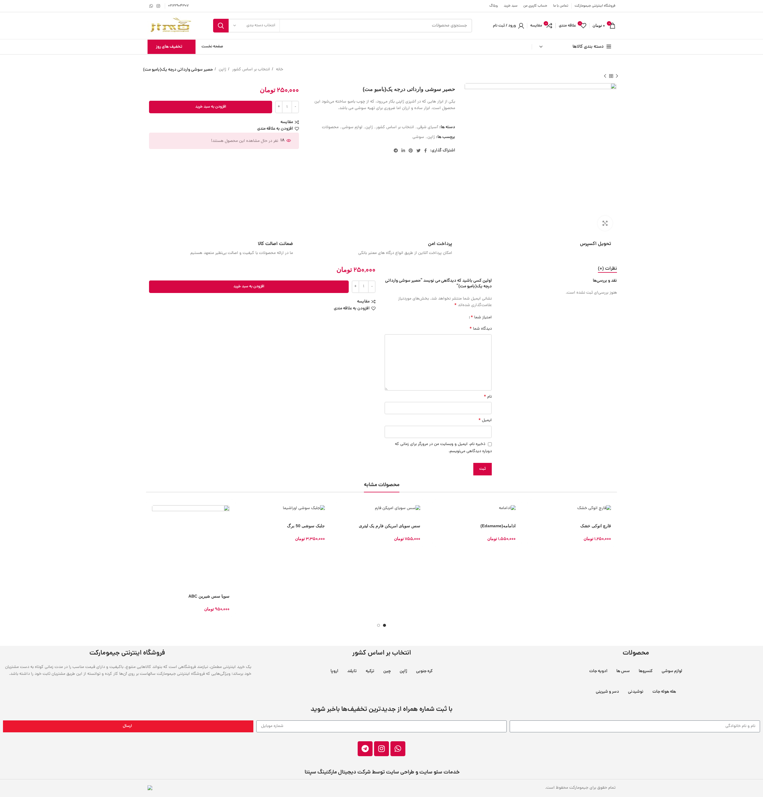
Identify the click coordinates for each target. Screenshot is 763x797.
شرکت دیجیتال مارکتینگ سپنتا (337, 772)
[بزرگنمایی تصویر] (605, 223)
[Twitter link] (418, 150)
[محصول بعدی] (605, 76)
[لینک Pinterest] (411, 150)
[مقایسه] (150, 535)
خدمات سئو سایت (439, 772)
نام (488, 397)
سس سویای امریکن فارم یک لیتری (389, 525)
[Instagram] (381, 748)
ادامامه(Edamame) (498, 525)
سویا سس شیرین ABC (208, 596)
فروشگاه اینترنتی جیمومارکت (595, 6)
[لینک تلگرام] (396, 150)
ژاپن (222, 69)
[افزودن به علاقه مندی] (150, 549)
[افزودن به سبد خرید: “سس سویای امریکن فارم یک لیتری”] (341, 509)
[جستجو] (221, 25)
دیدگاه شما (480, 329)
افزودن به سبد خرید (210, 107)
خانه (279, 69)
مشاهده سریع (150, 522)
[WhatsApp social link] (151, 6)
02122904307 (178, 6)
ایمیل (485, 420)
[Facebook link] (425, 150)
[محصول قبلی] (617, 76)
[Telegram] (365, 748)
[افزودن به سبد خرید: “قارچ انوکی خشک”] (532, 509)
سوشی (418, 137)
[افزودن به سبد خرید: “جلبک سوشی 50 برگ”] (245, 509)
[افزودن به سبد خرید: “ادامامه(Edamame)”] (436, 509)
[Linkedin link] (403, 150)
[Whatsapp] (397, 748)
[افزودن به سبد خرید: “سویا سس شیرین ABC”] (150, 509)
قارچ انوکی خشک (595, 525)
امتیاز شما (481, 317)
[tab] (607, 269)
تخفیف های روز (169, 47)
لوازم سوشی (352, 127)
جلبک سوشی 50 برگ (306, 525)
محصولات (330, 127)
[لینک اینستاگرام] (158, 6)
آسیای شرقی (427, 127)
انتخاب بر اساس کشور (250, 69)
